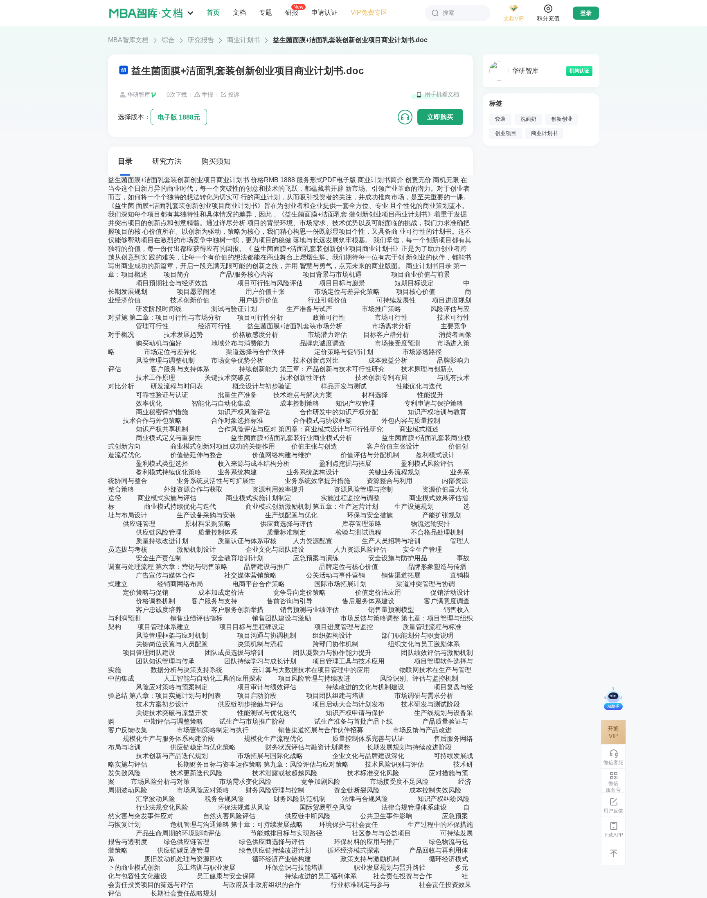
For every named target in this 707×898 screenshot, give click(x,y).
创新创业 (561, 119)
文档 (239, 12)
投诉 (233, 94)
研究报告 (201, 39)
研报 (291, 12)
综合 (168, 39)
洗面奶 (528, 119)
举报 (207, 94)
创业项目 (505, 133)
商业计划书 (243, 39)
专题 (265, 12)
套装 (500, 119)
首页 (213, 12)
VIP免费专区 (369, 12)
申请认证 (324, 12)
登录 (586, 13)
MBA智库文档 (128, 39)
